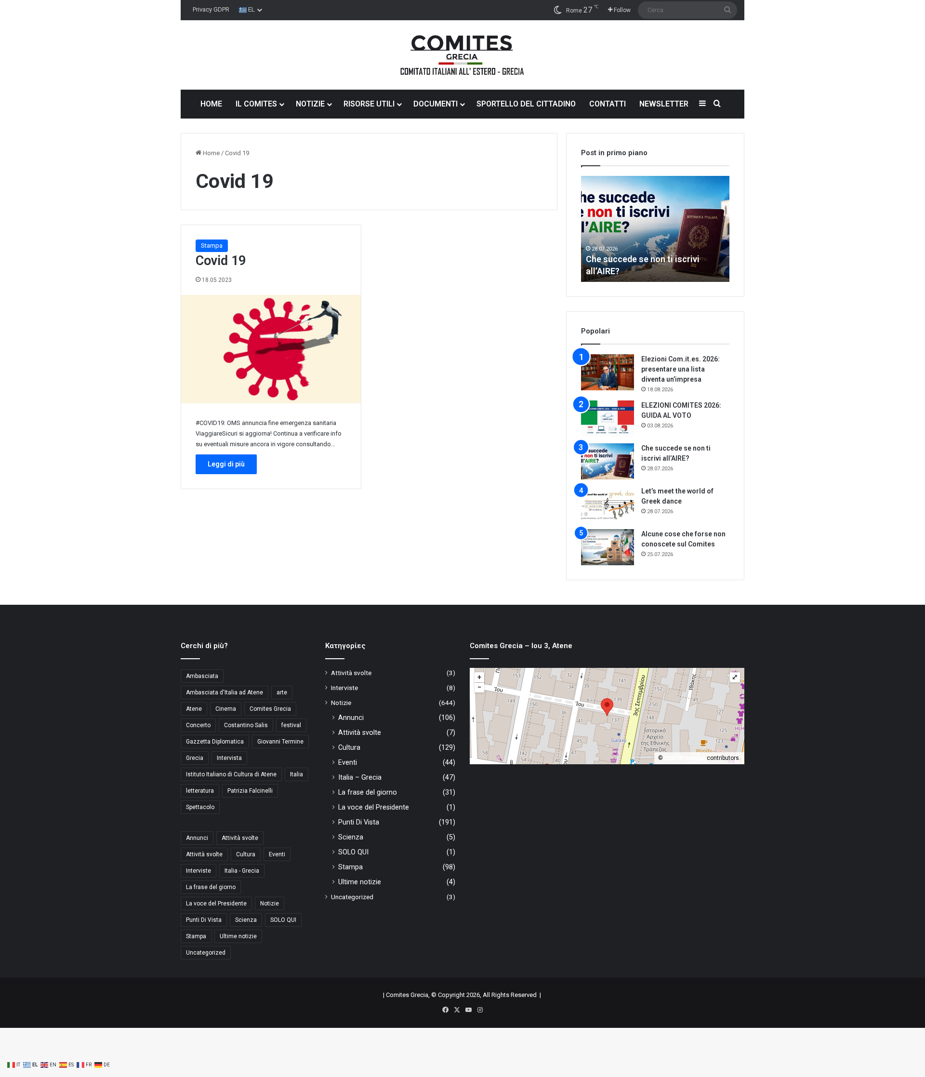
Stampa (212, 245)
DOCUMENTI (435, 103)
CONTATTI (607, 103)
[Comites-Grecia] (462, 55)
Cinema (225, 708)
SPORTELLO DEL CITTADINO (526, 103)
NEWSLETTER (663, 103)
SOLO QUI (283, 920)
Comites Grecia (270, 708)
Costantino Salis (246, 725)
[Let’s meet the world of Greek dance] (607, 504)
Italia (296, 774)
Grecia (194, 758)
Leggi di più (226, 464)
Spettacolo (200, 807)
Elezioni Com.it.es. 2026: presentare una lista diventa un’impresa (680, 369)
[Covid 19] (271, 349)
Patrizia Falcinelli (250, 790)
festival (291, 725)
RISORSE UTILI (369, 103)
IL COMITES (256, 103)
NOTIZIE (310, 103)
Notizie (269, 903)
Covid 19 (221, 260)
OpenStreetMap (684, 758)
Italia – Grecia (360, 777)
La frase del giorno (211, 887)
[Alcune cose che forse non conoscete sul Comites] (607, 547)
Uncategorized (205, 952)
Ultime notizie (238, 936)
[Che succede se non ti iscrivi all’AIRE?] (607, 461)
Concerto (198, 725)
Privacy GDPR (211, 9)
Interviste (198, 870)
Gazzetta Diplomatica (215, 741)
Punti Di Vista (204, 920)
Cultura (245, 854)
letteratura (200, 790)
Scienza (246, 920)
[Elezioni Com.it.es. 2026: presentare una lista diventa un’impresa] (607, 372)
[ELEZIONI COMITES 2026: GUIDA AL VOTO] (607, 418)
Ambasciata (202, 676)
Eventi (277, 854)
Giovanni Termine (280, 741)
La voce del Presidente (216, 903)
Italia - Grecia (242, 870)
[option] (659, 229)
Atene (194, 708)
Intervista (229, 758)
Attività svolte (240, 838)
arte (282, 692)
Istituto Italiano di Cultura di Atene (231, 774)
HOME (211, 103)
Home (210, 153)
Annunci (197, 838)
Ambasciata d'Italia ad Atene (224, 692)
